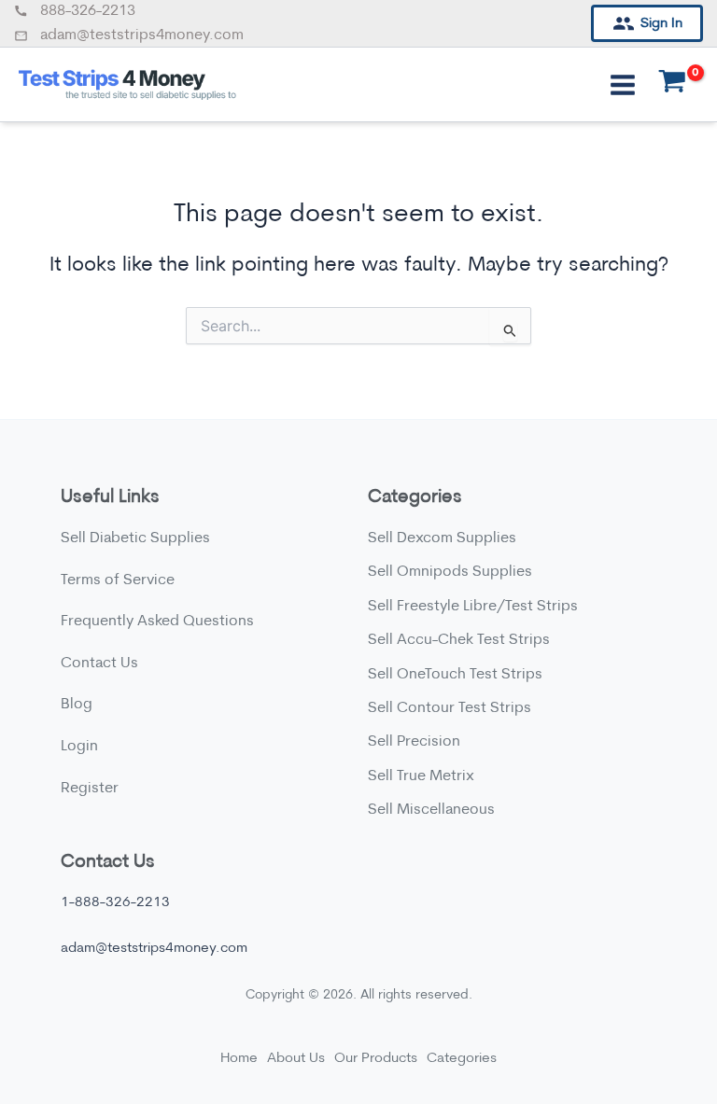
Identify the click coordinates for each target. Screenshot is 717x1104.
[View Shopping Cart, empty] (672, 85)
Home (239, 1059)
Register (90, 788)
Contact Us (99, 663)
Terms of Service (118, 580)
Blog (76, 704)
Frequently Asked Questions (157, 621)
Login (79, 746)
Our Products (375, 1059)
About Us (296, 1059)
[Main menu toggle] (622, 84)
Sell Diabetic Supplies (135, 538)
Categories (462, 1059)
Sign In (661, 24)
